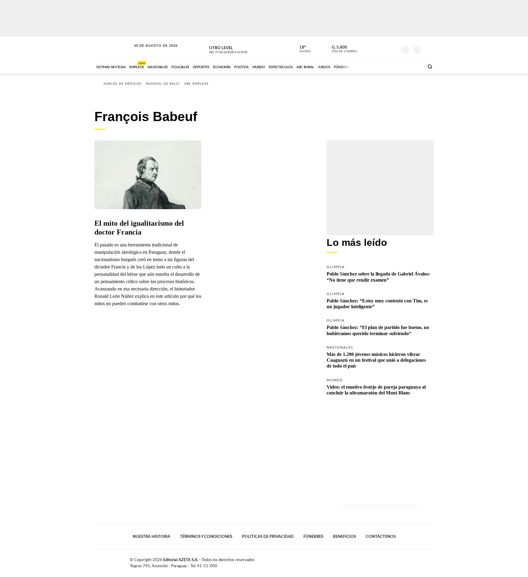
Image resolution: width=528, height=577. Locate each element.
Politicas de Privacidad (268, 536)
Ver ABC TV (239, 49)
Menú (428, 49)
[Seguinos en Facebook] (365, 48)
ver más (301, 49)
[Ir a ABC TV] (370, 66)
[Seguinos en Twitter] (374, 48)
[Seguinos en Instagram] (392, 48)
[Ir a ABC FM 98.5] (411, 66)
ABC (113, 48)
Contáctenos (381, 536)
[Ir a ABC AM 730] (387, 66)
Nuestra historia (151, 536)
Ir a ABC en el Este (150, 51)
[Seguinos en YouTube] (383, 48)
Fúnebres (313, 536)
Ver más (380, 273)
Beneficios (344, 536)
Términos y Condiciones (206, 536)
